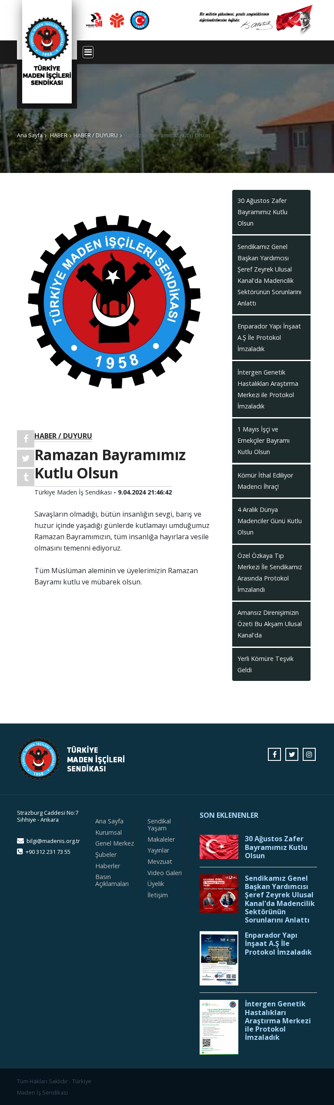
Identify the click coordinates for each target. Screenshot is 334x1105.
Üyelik (155, 883)
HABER (58, 135)
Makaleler (161, 839)
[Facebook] (25, 439)
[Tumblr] (25, 477)
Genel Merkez (114, 843)
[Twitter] (25, 458)
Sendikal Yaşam (159, 824)
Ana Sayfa (30, 135)
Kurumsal (108, 832)
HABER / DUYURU (95, 135)
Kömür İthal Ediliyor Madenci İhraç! (265, 481)
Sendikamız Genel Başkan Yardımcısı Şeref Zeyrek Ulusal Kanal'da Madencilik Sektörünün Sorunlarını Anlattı (269, 274)
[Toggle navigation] (88, 52)
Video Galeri (164, 873)
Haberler (107, 866)
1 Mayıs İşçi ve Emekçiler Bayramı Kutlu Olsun (263, 440)
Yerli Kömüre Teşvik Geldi (265, 664)
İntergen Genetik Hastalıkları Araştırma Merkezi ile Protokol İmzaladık (267, 389)
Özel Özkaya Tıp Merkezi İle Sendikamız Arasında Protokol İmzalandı (269, 572)
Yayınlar (158, 850)
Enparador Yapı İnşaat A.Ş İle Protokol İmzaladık (269, 337)
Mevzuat (159, 861)
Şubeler (106, 854)
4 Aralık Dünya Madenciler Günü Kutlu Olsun (269, 520)
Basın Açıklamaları (112, 880)
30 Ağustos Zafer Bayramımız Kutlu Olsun (262, 211)
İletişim (157, 895)
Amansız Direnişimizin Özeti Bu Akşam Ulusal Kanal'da (269, 623)
